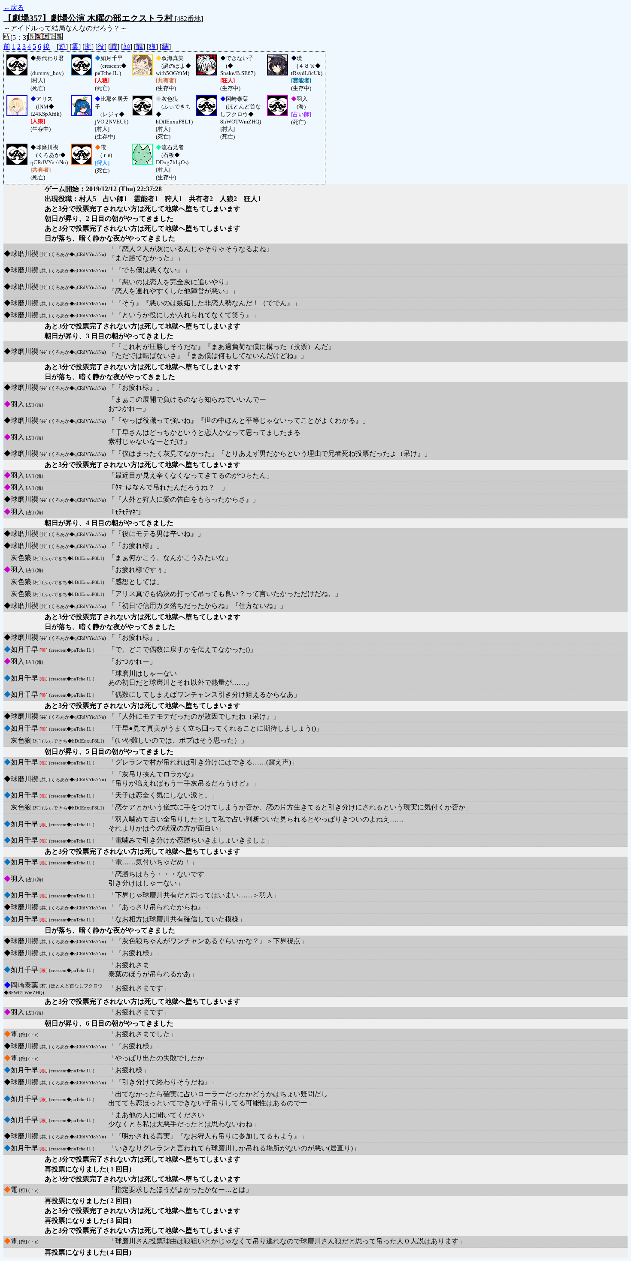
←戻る (13, 7)
